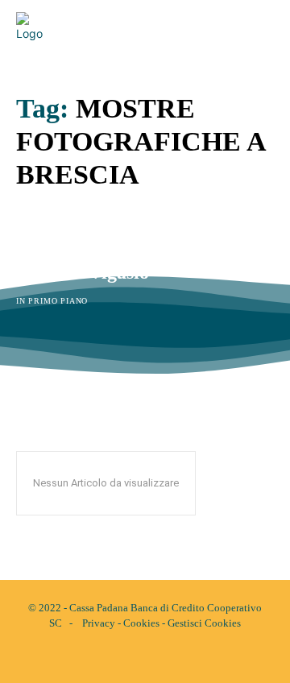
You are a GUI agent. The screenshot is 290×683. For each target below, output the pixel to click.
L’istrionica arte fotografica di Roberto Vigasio (141, 261)
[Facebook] (131, 657)
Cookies (141, 623)
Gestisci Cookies (204, 623)
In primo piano (52, 300)
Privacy (98, 623)
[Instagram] (158, 657)
